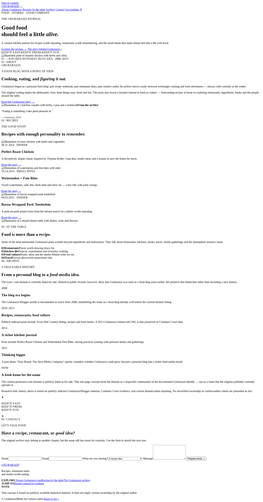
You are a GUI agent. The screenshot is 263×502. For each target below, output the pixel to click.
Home (17, 483)
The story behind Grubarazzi (44, 49)
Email (45, 458)
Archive (50, 9)
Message (148, 458)
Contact (59, 9)
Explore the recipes (14, 49)
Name (4, 458)
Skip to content (9, 2)
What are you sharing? (95, 458)
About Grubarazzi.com (29, 480)
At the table (38, 9)
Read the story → (11, 164)
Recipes (27, 9)
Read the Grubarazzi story (18, 101)
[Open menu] (21, 7)
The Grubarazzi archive (77, 480)
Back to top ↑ (51, 498)
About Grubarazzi (11, 9)
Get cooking (73, 9)
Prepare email (196, 458)
